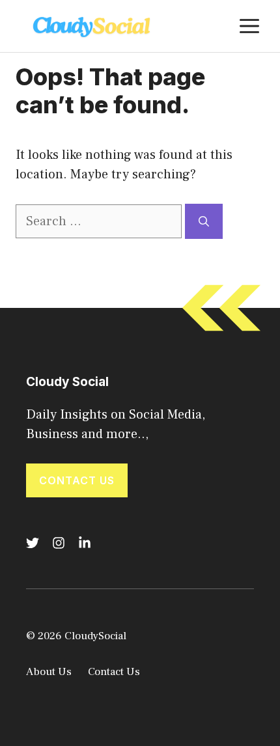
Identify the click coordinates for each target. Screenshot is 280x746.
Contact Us (77, 480)
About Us (49, 672)
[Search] (204, 221)
